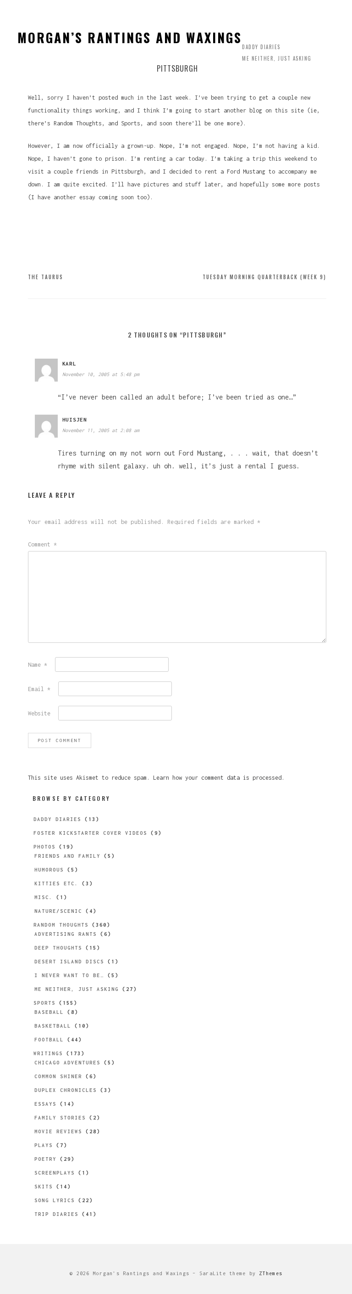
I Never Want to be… (69, 975)
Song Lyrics (54, 1200)
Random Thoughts (60, 925)
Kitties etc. (56, 883)
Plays (43, 1145)
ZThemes (270, 1273)
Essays (45, 1104)
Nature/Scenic (58, 911)
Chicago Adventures (67, 1062)
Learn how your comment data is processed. (219, 777)
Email (39, 689)
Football (49, 1039)
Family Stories (60, 1117)
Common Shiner (58, 1076)
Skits (43, 1186)
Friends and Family (67, 856)
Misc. (43, 897)
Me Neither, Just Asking (277, 58)
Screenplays (54, 1173)
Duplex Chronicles (65, 1090)
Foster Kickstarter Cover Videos (90, 833)
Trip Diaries (56, 1214)
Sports (44, 1003)
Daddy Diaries (261, 47)
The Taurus (45, 277)
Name (37, 664)
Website (39, 713)
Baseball (49, 1012)
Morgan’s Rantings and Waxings (129, 37)
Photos (44, 847)
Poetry (45, 1159)
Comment (42, 544)
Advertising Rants (65, 934)
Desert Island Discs (69, 961)
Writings (48, 1053)
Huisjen (74, 419)
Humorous (49, 869)
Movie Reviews (58, 1131)
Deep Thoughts (58, 948)
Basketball (52, 1026)
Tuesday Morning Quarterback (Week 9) (264, 277)
